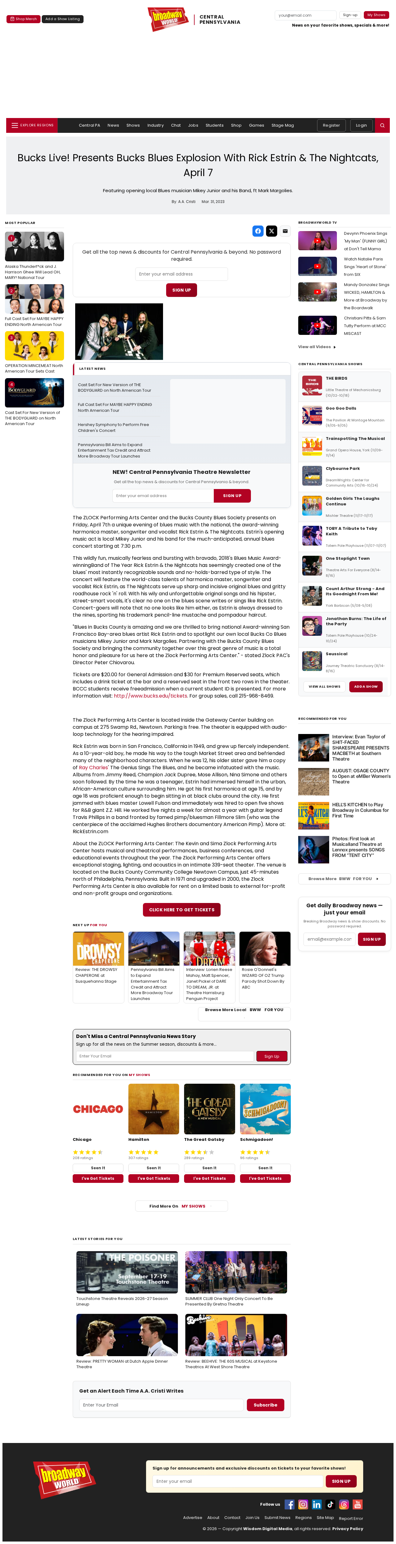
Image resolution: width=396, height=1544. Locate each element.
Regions (303, 1518)
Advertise (192, 1518)
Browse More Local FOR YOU (244, 1010)
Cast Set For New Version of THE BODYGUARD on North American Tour (32, 404)
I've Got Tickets (98, 1178)
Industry (156, 125)
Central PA (89, 125)
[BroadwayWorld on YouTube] (357, 1504)
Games (256, 125)
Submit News (278, 1518)
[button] (382, 125)
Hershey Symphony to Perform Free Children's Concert (114, 427)
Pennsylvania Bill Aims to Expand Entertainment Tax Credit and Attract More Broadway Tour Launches (114, 450)
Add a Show (366, 686)
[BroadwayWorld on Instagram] (303, 1504)
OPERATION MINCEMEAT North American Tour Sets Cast (34, 354)
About (213, 1518)
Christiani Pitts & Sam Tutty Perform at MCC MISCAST (365, 325)
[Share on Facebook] (258, 231)
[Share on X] (271, 231)
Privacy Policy (347, 1529)
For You (98, 924)
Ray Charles (93, 767)
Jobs (193, 125)
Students (215, 125)
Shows (133, 125)
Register (331, 125)
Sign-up (350, 14)
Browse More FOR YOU (340, 879)
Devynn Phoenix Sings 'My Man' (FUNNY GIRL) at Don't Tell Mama (365, 241)
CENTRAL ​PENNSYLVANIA (220, 20)
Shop (236, 125)
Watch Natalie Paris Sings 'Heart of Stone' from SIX (365, 266)
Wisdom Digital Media (267, 1529)
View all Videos (314, 347)
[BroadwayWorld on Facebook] (289, 1504)
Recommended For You (322, 718)
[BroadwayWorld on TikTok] (330, 1504)
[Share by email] (285, 231)
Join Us (252, 1518)
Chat (176, 125)
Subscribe (266, 1405)
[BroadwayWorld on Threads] (344, 1504)
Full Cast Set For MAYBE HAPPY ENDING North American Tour (34, 307)
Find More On (177, 1206)
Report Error (351, 1518)
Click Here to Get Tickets (182, 910)
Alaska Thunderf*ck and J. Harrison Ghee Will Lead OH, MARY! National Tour (33, 258)
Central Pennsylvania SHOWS (330, 363)
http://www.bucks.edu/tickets (150, 695)
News (113, 125)
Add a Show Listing (62, 18)
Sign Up (181, 290)
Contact (232, 1518)
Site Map (325, 1518)
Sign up (372, 939)
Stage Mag (283, 125)
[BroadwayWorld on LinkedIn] (316, 1504)
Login (361, 125)
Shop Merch (26, 18)
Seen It (98, 1168)
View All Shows (324, 686)
